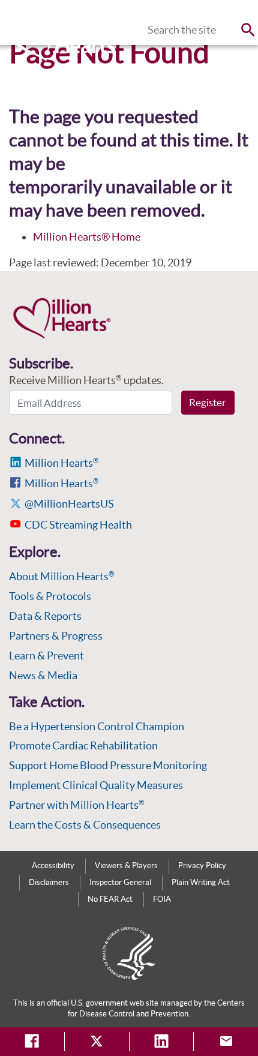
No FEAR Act (110, 899)
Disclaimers (49, 882)
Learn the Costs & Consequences (85, 824)
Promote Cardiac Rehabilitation (83, 745)
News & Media (43, 675)
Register (207, 402)
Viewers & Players (126, 865)
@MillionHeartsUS (69, 503)
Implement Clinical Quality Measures (96, 785)
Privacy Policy (202, 865)
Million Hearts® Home (86, 236)
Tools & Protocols (50, 596)
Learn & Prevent (46, 655)
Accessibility (53, 865)
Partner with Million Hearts (77, 805)
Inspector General (120, 882)
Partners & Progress (56, 635)
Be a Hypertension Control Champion (96, 726)
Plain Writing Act (201, 882)
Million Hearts (62, 463)
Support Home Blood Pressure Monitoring (108, 765)
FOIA (162, 899)
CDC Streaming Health (78, 524)
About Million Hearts (62, 576)
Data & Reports (45, 616)
